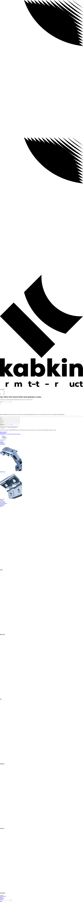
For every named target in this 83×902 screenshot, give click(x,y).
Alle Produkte (2, 444)
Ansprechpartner (3, 896)
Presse (3, 435)
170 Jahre (1, 389)
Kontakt (1, 897)
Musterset (1, 442)
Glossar (1, 899)
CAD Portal (2, 443)
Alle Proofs (2, 505)
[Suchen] (11, 401)
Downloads (2, 898)
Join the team (2, 504)
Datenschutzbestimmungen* (13, 426)
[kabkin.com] (41, 388)
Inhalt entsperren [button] (3, 432)
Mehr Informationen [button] (3, 431)
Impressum (4, 436)
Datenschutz (4, 437)
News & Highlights (3, 503)
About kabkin (2, 502)
